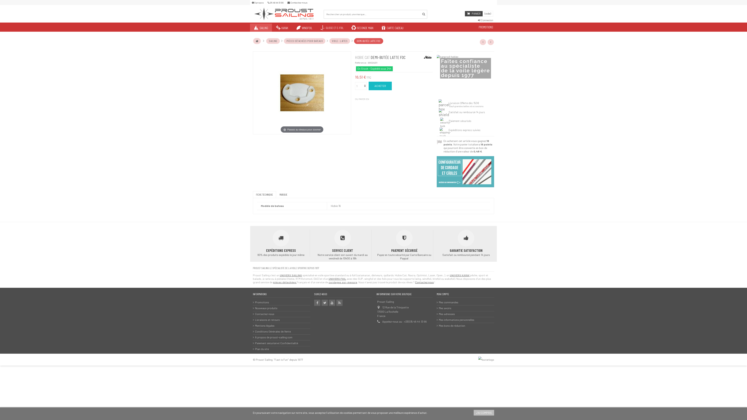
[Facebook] (317, 303)
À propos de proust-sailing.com (273, 337)
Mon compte (443, 294)
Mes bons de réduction (452, 325)
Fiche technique (264, 194)
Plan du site (262, 349)
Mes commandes (448, 302)
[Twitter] (325, 303)
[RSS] (339, 303)
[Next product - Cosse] (490, 42)
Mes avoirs (445, 308)
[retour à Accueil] (257, 41)
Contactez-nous (264, 314)
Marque (283, 194)
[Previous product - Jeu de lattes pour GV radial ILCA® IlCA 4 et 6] (483, 42)
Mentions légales (264, 325)
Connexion (486, 20)
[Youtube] (332, 303)
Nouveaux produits (266, 308)
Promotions (262, 302)
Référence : (361, 62)
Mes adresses (447, 314)
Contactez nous (424, 282)
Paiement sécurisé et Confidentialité (276, 343)
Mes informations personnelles (456, 319)
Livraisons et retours (267, 319)
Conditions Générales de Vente (273, 331)
